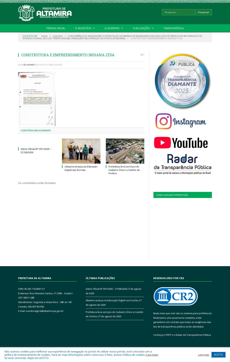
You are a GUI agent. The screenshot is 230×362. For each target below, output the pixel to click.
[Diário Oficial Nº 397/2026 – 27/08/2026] (37, 142)
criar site (175, 313)
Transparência (173, 28)
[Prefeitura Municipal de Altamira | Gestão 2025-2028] (45, 12)
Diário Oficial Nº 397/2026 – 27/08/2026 (106, 288)
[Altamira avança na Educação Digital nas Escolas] (81, 151)
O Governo (112, 28)
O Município (83, 28)
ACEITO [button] (218, 354)
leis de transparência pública (169, 326)
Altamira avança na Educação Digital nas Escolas (81, 168)
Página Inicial (56, 28)
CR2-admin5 (29, 64)
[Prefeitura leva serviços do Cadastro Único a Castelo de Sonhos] (125, 151)
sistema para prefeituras (197, 313)
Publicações (141, 28)
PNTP (168, 334)
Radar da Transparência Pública (193, 334)
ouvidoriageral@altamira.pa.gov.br (45, 311)
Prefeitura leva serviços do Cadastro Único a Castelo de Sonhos (124, 170)
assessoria (178, 317)
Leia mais (151, 354)
